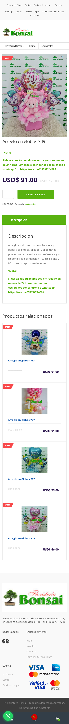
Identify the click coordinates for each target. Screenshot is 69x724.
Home (32, 45)
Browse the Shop (14, 5)
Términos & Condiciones (53, 11)
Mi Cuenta (7, 674)
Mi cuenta (34, 15)
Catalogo (37, 5)
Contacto (58, 5)
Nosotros (31, 646)
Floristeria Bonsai (13, 45)
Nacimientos (30, 204)
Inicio (29, 640)
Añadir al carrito (36, 194)
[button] (62, 57)
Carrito (27, 5)
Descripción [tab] (18, 220)
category (48, 5)
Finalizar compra (32, 11)
